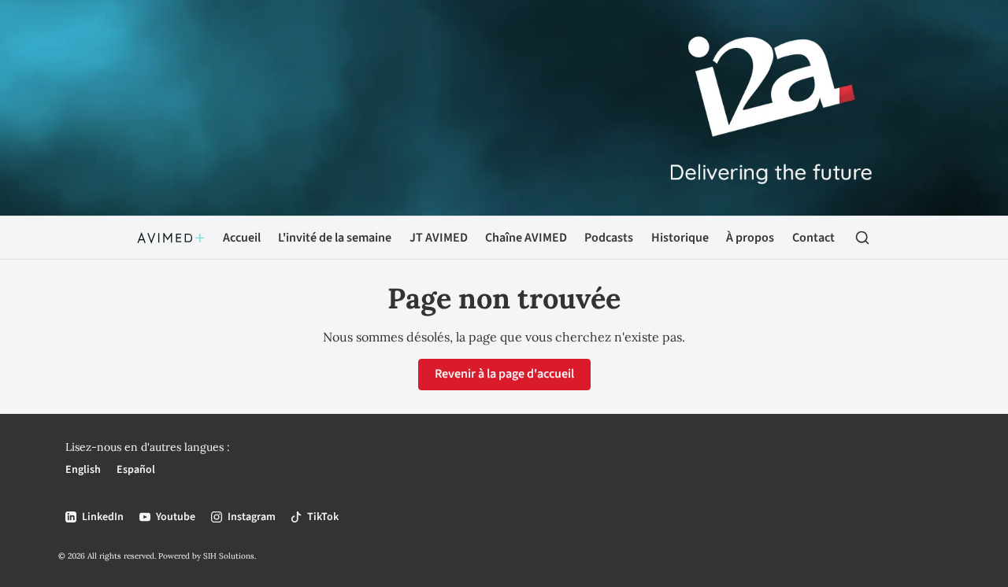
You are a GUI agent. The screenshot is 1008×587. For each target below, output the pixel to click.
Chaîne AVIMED (526, 237)
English (83, 470)
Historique (680, 237)
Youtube (175, 517)
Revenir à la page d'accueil (504, 373)
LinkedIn (103, 517)
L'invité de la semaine (334, 237)
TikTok (323, 517)
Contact (813, 237)
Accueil (242, 237)
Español (136, 470)
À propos (750, 237)
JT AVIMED (439, 237)
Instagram (252, 517)
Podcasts (608, 237)
